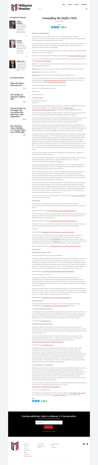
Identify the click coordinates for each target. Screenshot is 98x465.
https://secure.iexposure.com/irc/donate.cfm (55, 80)
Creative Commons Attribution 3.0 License (62, 460)
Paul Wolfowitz (56, 239)
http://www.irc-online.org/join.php (43, 60)
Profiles (70, 4)
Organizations (27, 450)
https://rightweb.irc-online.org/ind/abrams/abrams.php (62, 210)
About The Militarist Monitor (55, 445)
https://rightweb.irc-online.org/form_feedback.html (55, 305)
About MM (83, 4)
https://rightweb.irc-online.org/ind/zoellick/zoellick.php (63, 221)
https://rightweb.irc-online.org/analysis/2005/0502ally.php (56, 297)
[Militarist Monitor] (21, 6)
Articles (76, 4)
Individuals (26, 444)
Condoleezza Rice (45, 232)
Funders (25, 448)
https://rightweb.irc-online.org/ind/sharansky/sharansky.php (65, 246)
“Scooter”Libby (56, 241)
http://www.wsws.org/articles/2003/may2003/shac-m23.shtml (47, 342)
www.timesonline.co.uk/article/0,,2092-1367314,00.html (46, 386)
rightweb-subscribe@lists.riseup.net (77, 55)
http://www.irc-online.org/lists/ (77, 393)
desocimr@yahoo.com (48, 345)
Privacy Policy (54, 447)
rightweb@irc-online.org (59, 395)
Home (63, 4)
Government (26, 446)
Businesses (26, 454)
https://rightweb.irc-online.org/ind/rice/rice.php (62, 232)
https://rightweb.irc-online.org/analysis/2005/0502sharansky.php (58, 271)
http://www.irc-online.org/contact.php (56, 82)
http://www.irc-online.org (78, 195)
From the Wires (41, 444)
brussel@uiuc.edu (45, 321)
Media (25, 452)
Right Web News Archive (41, 447)
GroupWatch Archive (28, 456)
